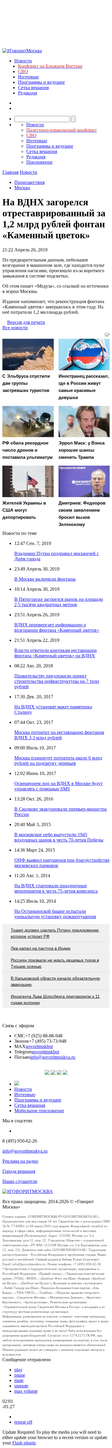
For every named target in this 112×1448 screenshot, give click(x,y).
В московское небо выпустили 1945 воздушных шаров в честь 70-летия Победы (58, 837)
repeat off (23, 1422)
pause (19, 1375)
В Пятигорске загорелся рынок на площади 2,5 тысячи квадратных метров (58, 602)
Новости (23, 60)
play (18, 1369)
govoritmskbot (39, 1046)
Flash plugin (24, 1442)
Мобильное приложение (39, 1110)
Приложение (39, 162)
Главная (10, 172)
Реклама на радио (20, 1161)
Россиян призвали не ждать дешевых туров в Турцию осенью (55, 963)
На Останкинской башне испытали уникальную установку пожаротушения (55, 914)
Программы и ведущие (41, 82)
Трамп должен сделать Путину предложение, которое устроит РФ (55, 933)
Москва (22, 187)
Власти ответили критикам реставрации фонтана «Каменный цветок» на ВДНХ (55, 653)
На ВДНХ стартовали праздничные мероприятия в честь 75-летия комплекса (56, 888)
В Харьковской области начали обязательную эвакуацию (55, 981)
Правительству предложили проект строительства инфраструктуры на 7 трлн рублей (56, 681)
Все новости (15, 327)
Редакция (27, 92)
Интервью (28, 76)
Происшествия (29, 182)
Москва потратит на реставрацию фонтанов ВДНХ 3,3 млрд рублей (59, 735)
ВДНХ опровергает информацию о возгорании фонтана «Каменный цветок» (56, 627)
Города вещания (18, 1171)
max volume (26, 1391)
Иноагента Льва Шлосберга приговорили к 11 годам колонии (55, 999)
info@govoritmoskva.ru (52, 1057)
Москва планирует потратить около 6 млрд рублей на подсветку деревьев (58, 760)
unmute (21, 1385)
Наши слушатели (19, 1181)
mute (19, 1380)
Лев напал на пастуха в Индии (40, 948)
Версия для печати (26, 322)
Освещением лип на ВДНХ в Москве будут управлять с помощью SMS (58, 786)
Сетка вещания (33, 87)
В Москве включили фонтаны (45, 579)
